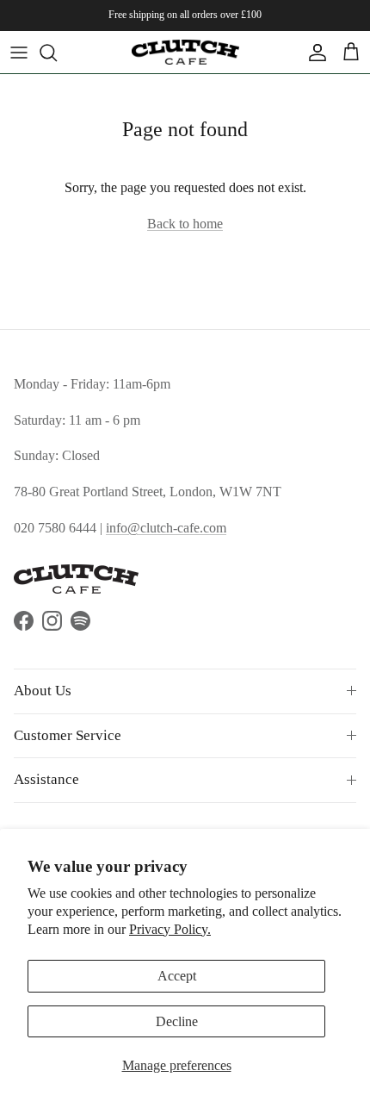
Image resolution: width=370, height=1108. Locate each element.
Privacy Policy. (170, 929)
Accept (176, 975)
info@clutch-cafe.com (166, 527)
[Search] (57, 53)
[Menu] (19, 53)
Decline (177, 1021)
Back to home (185, 223)
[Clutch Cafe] (185, 52)
